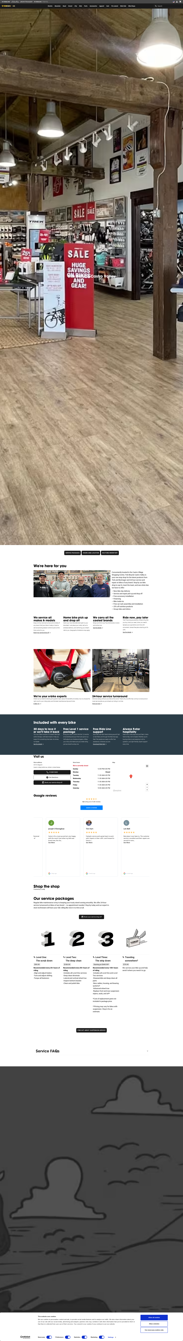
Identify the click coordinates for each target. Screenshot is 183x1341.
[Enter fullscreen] (147, 766)
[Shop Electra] (15, 1)
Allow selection (154, 1324)
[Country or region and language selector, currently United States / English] (174, 2)
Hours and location (91, 553)
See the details (97, 628)
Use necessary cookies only (154, 1330)
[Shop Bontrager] (26, 1)
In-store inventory (110, 553)
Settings (111, 1337)
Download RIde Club (99, 744)
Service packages (72, 553)
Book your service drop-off (41, 632)
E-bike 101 (37, 703)
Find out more (96, 703)
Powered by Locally (39, 889)
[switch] (67, 1337)
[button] (131, 777)
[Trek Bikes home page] (6, 1)
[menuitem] (50, 6)
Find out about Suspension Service (91, 1030)
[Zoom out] (147, 787)
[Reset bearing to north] (147, 790)
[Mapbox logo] (117, 791)
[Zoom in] (147, 784)
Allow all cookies (154, 1317)
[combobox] (167, 6)
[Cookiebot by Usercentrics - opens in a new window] (25, 1337)
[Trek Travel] (41, 1)
